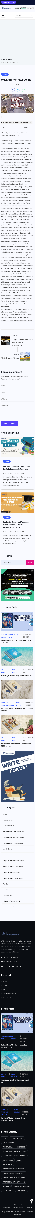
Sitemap (29, 1208)
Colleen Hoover (9, 826)
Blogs (10, 59)
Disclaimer (6, 1208)
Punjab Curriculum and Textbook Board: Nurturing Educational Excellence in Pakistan (15, 525)
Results (5, 884)
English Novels (8, 820)
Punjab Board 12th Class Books (13, 872)
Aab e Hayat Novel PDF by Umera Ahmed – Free (17, 676)
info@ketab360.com (10, 961)
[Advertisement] (17, 39)
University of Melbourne (13, 141)
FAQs (4, 989)
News (5, 855)
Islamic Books (7, 849)
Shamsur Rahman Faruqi (12, 901)
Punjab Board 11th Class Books (13, 866)
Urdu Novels (7, 890)
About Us (14, 1205)
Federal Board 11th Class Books (13, 837)
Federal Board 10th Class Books (13, 831)
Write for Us (7, 998)
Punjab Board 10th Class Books (13, 861)
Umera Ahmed (9, 907)
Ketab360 (8, 473)
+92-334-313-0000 (10, 958)
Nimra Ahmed (8, 895)
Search (29, 563)
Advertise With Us (9, 994)
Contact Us (25, 1205)
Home (3, 59)
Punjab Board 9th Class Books (13, 878)
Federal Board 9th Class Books (13, 843)
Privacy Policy (18, 1208)
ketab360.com (20, 1212)
